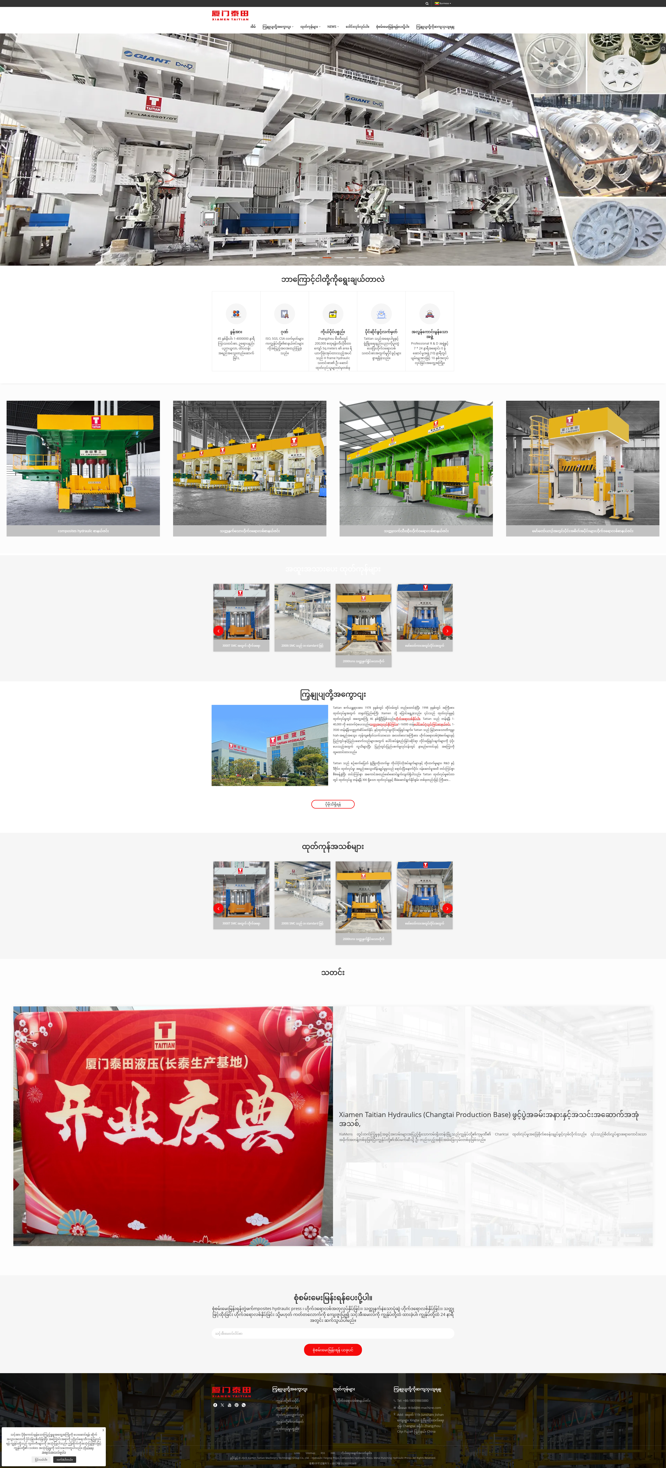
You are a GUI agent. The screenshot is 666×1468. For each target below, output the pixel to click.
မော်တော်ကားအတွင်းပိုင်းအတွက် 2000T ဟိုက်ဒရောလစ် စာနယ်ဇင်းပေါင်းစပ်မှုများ (425, 646)
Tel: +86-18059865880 (412, 1400)
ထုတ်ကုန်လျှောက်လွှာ (290, 1415)
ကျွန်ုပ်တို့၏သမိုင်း (288, 1400)
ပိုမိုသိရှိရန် (333, 804)
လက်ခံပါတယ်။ (65, 1459)
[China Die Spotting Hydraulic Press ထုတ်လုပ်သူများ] (333, 144)
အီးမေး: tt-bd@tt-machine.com (419, 1408)
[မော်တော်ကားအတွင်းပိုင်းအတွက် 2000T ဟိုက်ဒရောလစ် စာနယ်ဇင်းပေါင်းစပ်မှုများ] (425, 611)
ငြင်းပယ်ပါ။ (41, 1459)
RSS (323, 1453)
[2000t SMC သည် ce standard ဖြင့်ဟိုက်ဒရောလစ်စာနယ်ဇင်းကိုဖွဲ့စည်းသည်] (303, 611)
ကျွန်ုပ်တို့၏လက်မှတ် (290, 1421)
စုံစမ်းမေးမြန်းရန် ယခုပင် (333, 1349)
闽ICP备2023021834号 (344, 1463)
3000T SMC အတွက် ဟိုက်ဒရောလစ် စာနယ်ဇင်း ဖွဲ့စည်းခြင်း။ (241, 646)
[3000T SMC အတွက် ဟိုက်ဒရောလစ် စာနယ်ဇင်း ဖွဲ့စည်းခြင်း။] (241, 611)
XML (333, 1453)
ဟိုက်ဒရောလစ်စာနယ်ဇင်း (353, 1400)
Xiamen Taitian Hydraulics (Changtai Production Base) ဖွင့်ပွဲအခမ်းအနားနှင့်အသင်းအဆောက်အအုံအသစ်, (489, 1119)
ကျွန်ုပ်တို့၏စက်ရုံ (287, 1408)
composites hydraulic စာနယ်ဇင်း (83, 531)
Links (297, 1453)
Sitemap (310, 1453)
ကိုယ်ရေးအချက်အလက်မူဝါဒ (356, 1453)
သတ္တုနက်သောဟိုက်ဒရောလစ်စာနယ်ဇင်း (250, 531)
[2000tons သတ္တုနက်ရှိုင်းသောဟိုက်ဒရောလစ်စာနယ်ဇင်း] (363, 619)
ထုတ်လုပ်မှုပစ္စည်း (287, 1429)
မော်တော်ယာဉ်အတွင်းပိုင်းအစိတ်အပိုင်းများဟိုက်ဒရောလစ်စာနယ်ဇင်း (582, 531)
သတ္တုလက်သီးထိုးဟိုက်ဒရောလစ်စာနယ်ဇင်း (416, 531)
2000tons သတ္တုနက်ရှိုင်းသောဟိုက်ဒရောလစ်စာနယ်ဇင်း (363, 661)
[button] (303, 257)
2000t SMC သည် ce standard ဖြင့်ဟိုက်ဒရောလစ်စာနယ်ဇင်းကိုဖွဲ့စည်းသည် (302, 646)
